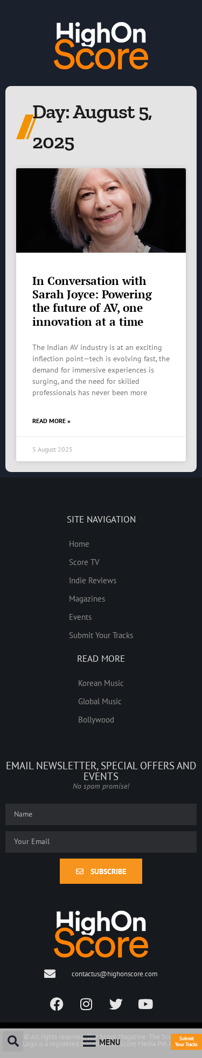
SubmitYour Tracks (186, 1041)
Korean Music (101, 682)
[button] (13, 1041)
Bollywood (96, 719)
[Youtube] (145, 1003)
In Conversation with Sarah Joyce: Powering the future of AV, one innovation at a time (92, 301)
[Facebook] (56, 1003)
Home (79, 543)
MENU (109, 1041)
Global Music (100, 701)
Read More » (51, 421)
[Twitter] (115, 1003)
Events (80, 616)
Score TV (84, 561)
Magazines (87, 598)
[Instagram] (86, 1003)
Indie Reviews (92, 580)
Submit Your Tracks (101, 635)
